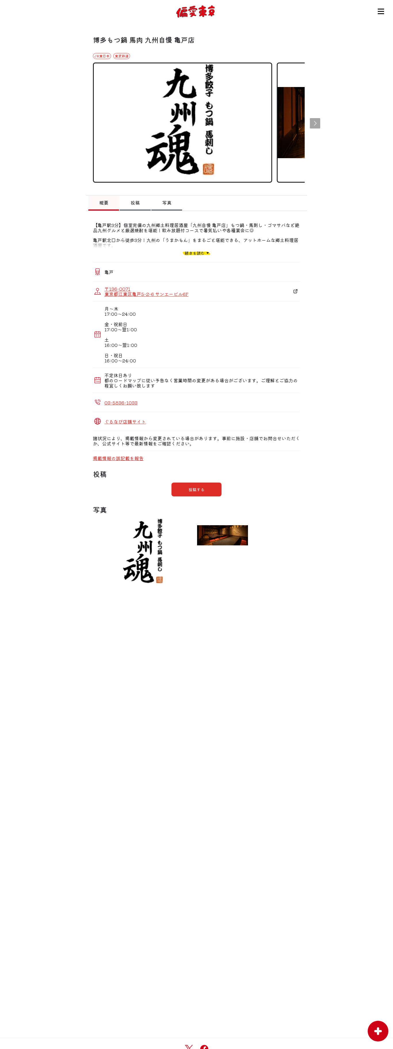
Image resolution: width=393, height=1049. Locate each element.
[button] (315, 123)
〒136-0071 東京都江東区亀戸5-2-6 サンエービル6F (146, 291)
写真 (166, 202)
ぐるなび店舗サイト (125, 421)
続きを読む (195, 252)
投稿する (196, 489)
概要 (103, 202)
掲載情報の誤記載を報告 (118, 458)
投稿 (135, 202)
